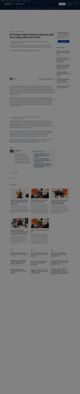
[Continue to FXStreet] (77, 2)
